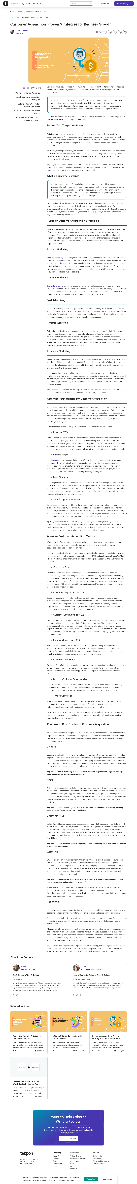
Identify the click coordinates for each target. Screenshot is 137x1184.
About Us (56, 1156)
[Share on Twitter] (120, 32)
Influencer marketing (56, 359)
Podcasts (73, 1169)
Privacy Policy (97, 1159)
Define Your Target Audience (27, 93)
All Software (74, 1161)
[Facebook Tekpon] (80, 995)
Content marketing (55, 286)
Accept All (91, 1179)
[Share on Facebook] (115, 32)
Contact (56, 1159)
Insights (20, 12)
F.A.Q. (55, 1161)
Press (54, 1166)
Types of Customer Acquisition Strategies (27, 98)
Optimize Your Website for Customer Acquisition (29, 105)
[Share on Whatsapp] (125, 32)
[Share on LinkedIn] (110, 32)
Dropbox (73, 345)
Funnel (33, 18)
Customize (107, 1179)
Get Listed (105, 3)
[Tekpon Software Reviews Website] (5, 3)
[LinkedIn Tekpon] (17, 995)
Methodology (57, 1164)
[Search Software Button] (91, 4)
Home (12, 12)
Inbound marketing (55, 258)
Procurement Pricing (77, 1159)
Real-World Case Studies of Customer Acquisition (28, 119)
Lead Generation (32, 12)
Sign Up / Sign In (124, 3)
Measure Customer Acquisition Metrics (27, 112)
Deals (72, 1164)
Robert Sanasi (21, 31)
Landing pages (53, 460)
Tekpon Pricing (75, 1156)
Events (72, 1166)
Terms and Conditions (101, 1161)
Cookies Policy (97, 1156)
